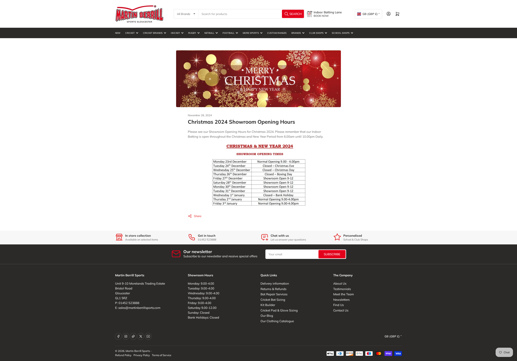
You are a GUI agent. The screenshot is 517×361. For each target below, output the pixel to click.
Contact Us (340, 310)
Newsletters (341, 300)
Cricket (130, 33)
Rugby (192, 33)
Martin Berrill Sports (138, 351)
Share (198, 216)
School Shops (341, 33)
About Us (339, 283)
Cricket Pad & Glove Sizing (279, 310)
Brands (296, 33)
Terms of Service (161, 355)
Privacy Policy (141, 355)
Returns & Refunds (273, 289)
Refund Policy (123, 355)
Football (228, 33)
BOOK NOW (321, 15)
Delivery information (275, 283)
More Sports (251, 33)
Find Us (338, 305)
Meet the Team (343, 294)
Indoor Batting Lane (328, 12)
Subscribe (332, 254)
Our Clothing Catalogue (277, 321)
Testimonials (342, 289)
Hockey (175, 33)
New (117, 33)
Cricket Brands (153, 33)
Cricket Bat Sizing (273, 300)
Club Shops (316, 33)
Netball (209, 33)
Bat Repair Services (274, 294)
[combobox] (252, 14)
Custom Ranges (277, 33)
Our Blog (267, 316)
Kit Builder (268, 305)
